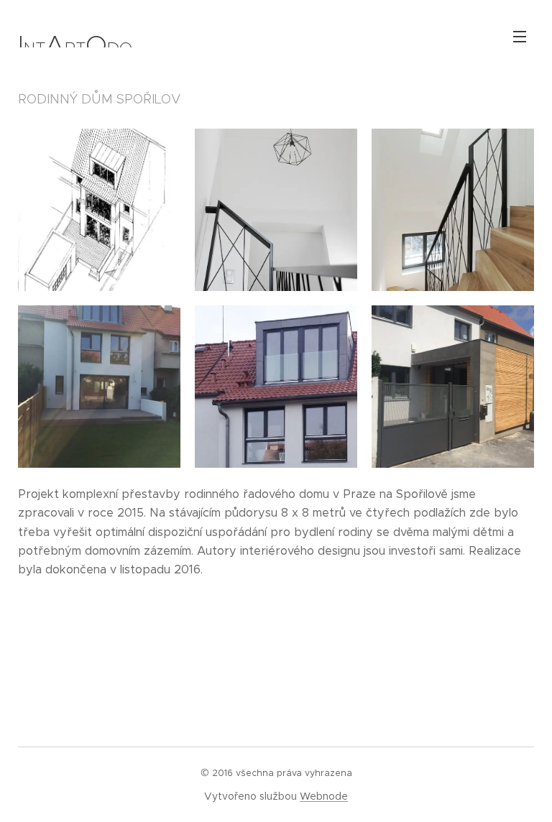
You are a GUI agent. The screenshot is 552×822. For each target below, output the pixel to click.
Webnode (324, 796)
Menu (519, 36)
